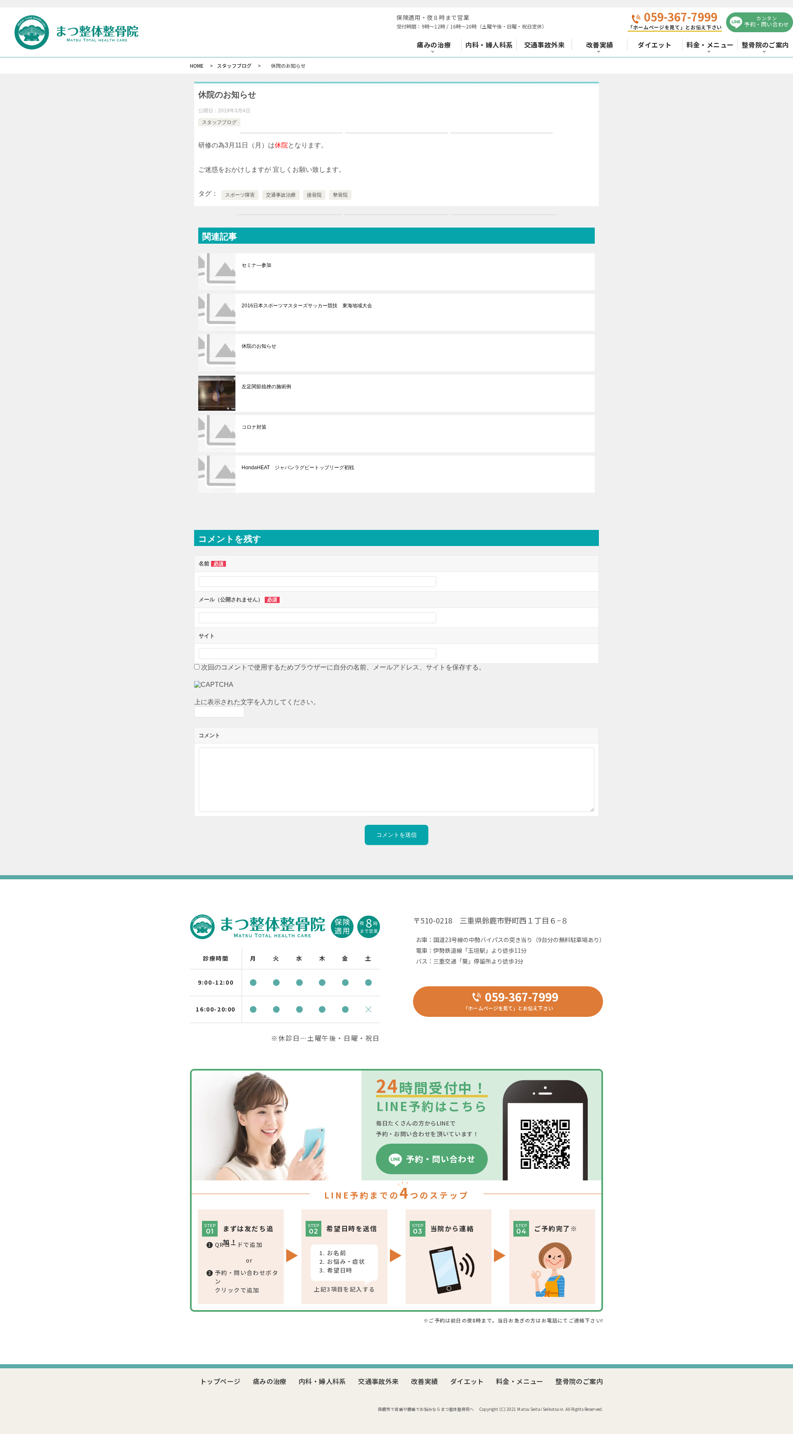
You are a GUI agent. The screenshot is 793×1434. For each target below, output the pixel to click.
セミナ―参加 (256, 265)
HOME (197, 65)
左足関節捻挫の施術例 (266, 386)
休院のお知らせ (259, 346)
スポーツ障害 (240, 195)
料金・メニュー (710, 45)
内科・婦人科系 (489, 45)
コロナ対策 (254, 427)
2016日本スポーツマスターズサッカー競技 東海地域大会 (307, 306)
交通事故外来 (544, 45)
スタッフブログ (234, 65)
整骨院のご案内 (765, 45)
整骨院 (340, 195)
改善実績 (599, 45)
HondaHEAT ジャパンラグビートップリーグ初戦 (298, 467)
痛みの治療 (434, 45)
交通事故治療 (281, 195)
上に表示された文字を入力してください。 (257, 701)
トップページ (220, 1381)
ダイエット (655, 45)
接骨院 (314, 195)
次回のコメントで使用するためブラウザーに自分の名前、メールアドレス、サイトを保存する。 (343, 667)
